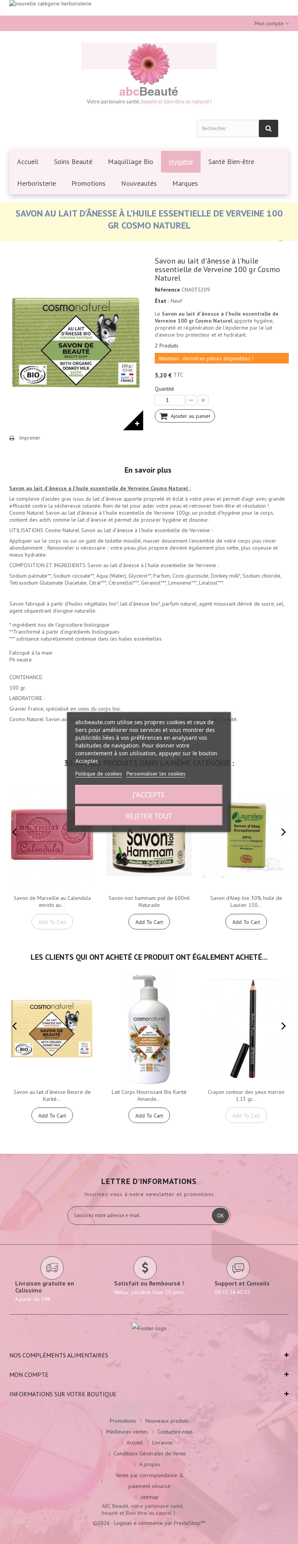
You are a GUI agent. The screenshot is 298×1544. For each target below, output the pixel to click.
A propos (149, 1464)
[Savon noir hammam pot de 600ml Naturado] (149, 835)
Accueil (134, 1442)
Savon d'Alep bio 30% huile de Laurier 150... (246, 901)
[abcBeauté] (149, 75)
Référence (167, 289)
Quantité (164, 388)
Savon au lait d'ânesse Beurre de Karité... (52, 1095)
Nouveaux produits (167, 1420)
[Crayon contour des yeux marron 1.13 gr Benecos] (246, 1029)
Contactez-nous (175, 1431)
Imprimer (29, 437)
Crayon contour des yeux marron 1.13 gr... (246, 1095)
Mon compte (29, 1374)
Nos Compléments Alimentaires (58, 1355)
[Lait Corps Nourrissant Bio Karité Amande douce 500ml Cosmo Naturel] (149, 1029)
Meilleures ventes (127, 1431)
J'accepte (149, 794)
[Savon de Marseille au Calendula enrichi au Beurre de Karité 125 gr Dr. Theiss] (52, 835)
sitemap (149, 1496)
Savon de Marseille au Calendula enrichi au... (52, 901)
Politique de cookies (98, 773)
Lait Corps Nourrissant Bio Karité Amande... (149, 1095)
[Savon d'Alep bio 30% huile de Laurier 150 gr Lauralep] (246, 835)
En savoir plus (148, 470)
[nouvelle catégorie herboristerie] (149, 8)
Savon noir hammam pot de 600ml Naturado (149, 901)
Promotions (123, 1420)
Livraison (162, 1442)
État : (162, 300)
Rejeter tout (149, 816)
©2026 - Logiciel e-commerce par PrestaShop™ (149, 1523)
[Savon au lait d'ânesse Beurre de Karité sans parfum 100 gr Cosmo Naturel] (52, 1029)
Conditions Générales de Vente (150, 1453)
